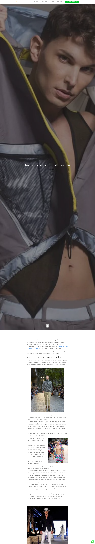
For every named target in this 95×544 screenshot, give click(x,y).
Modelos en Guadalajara (54, 1)
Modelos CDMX (36, 1)
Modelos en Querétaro (44, 1)
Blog (61, 1)
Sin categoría (51, 169)
